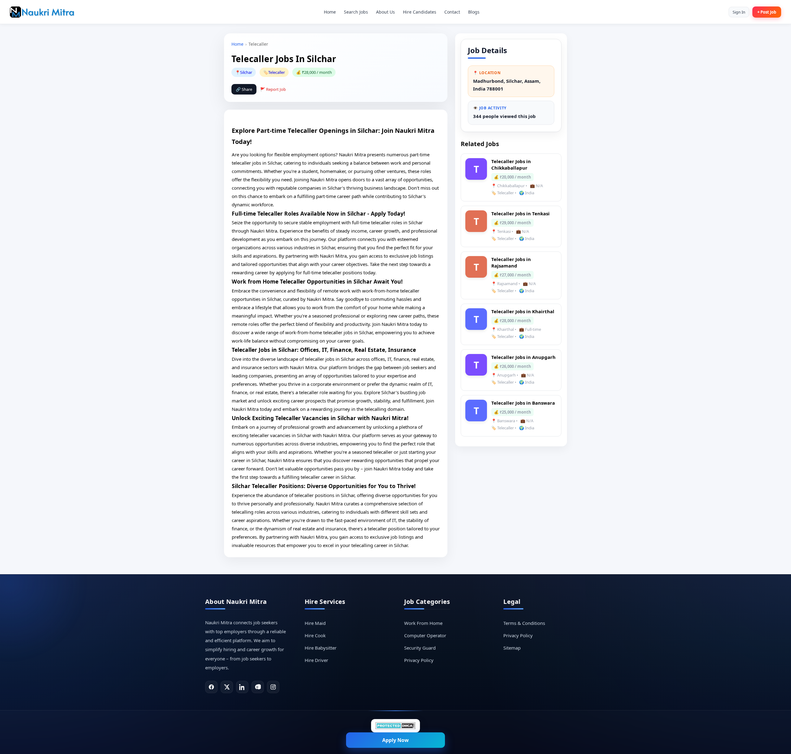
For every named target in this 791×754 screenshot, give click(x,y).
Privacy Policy (419, 660)
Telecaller (276, 72)
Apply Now (395, 740)
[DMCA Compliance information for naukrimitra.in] (395, 725)
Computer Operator (425, 635)
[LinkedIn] (242, 687)
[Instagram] (273, 687)
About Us (385, 12)
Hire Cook (315, 635)
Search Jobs (356, 12)
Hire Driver (316, 660)
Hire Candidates (419, 12)
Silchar (246, 72)
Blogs (474, 12)
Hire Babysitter (320, 648)
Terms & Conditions (524, 623)
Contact (452, 12)
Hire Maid (315, 623)
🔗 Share (244, 89)
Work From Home (423, 623)
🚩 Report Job (273, 89)
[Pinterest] (258, 687)
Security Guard (420, 648)
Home (330, 12)
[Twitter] (227, 687)
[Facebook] (211, 687)
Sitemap (512, 648)
